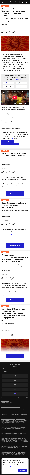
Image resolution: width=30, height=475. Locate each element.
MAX (23, 75)
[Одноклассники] (15, 389)
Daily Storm (15, 2)
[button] (2, 2)
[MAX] (15, 394)
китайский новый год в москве (10, 144)
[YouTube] (15, 380)
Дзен (21, 79)
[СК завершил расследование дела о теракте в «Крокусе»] (2, 172)
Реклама (5, 371)
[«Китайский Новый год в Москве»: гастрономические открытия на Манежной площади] (2, 32)
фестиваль (10, 141)
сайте (11, 138)
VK (24, 79)
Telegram (16, 79)
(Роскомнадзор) (15, 399)
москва (4, 141)
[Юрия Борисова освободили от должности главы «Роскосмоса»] (2, 224)
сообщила (12, 235)
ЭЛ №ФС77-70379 (5, 401)
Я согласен (22, 470)
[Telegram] (15, 376)
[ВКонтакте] (15, 385)
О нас (4, 368)
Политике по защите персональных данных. (10, 407)
